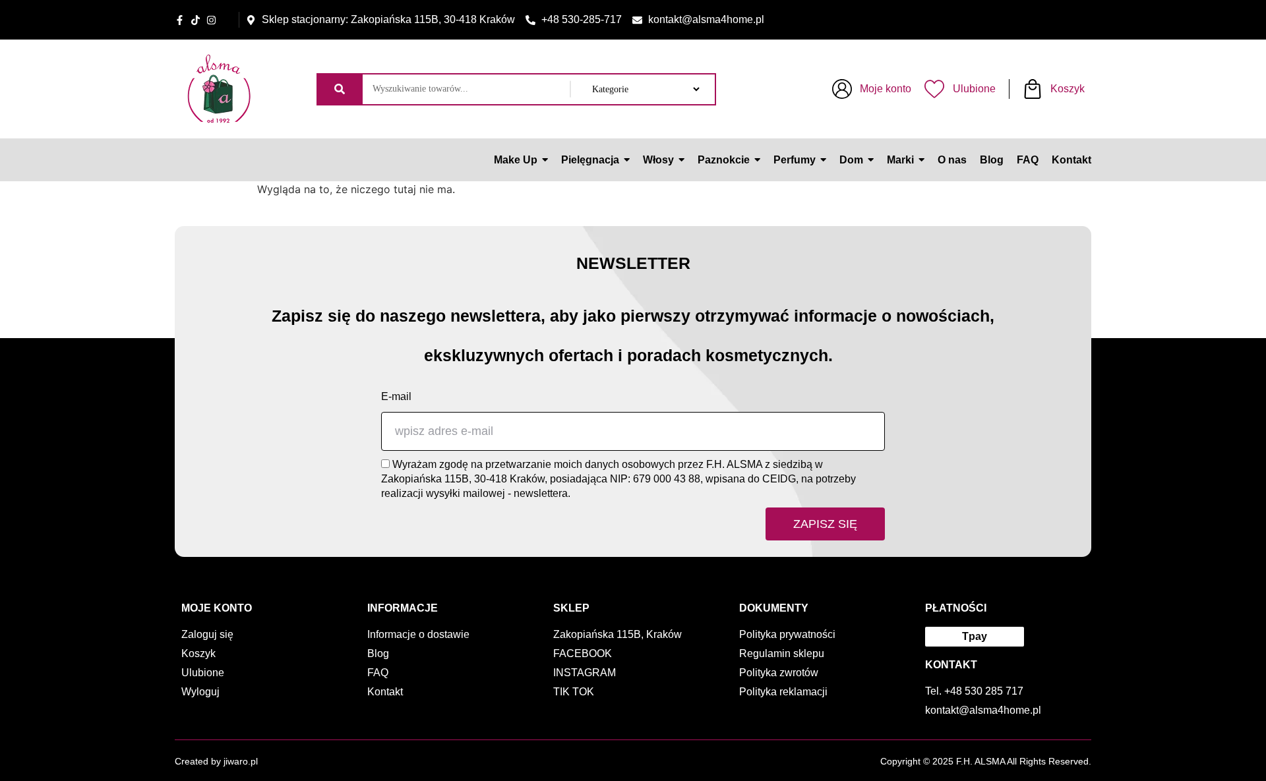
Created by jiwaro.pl (216, 761)
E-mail (396, 396)
